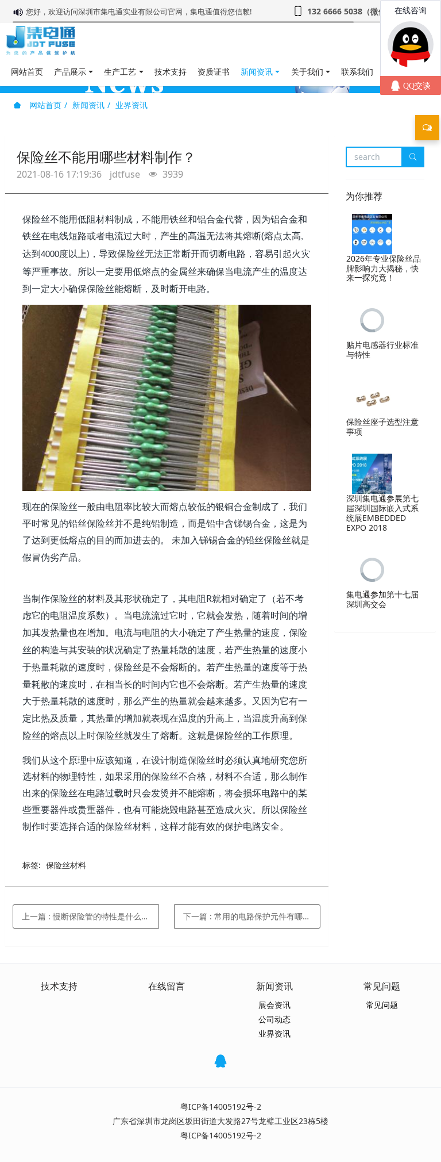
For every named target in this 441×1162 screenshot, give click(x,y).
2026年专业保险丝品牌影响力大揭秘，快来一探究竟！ (383, 268)
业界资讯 (131, 104)
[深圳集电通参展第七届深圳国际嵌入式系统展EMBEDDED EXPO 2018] (372, 474)
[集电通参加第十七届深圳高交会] (372, 570)
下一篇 (251, 916)
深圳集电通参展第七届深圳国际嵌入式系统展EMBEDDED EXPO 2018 (382, 512)
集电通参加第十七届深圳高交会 (382, 599)
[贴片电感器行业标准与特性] (372, 320)
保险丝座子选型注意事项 (382, 426)
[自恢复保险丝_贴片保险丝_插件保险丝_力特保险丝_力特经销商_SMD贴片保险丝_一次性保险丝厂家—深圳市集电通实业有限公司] (40, 40)
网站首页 (27, 71)
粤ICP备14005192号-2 (220, 1106)
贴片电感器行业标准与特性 (382, 349)
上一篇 (90, 916)
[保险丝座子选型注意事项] (372, 397)
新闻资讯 (88, 104)
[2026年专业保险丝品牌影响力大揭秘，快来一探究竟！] (372, 234)
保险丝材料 (66, 865)
